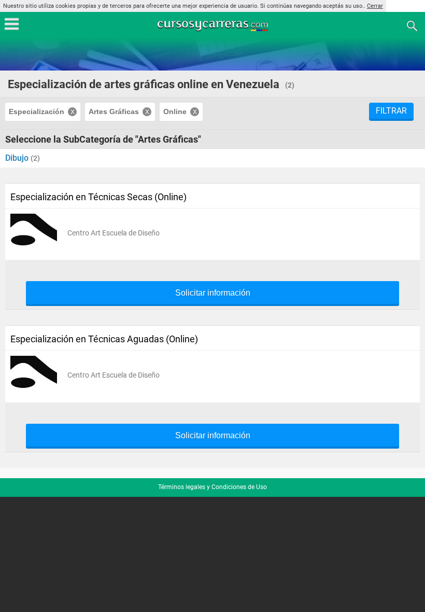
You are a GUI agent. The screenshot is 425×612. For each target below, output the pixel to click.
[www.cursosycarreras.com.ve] (214, 25)
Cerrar (375, 6)
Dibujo (18, 158)
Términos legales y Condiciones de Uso (212, 487)
